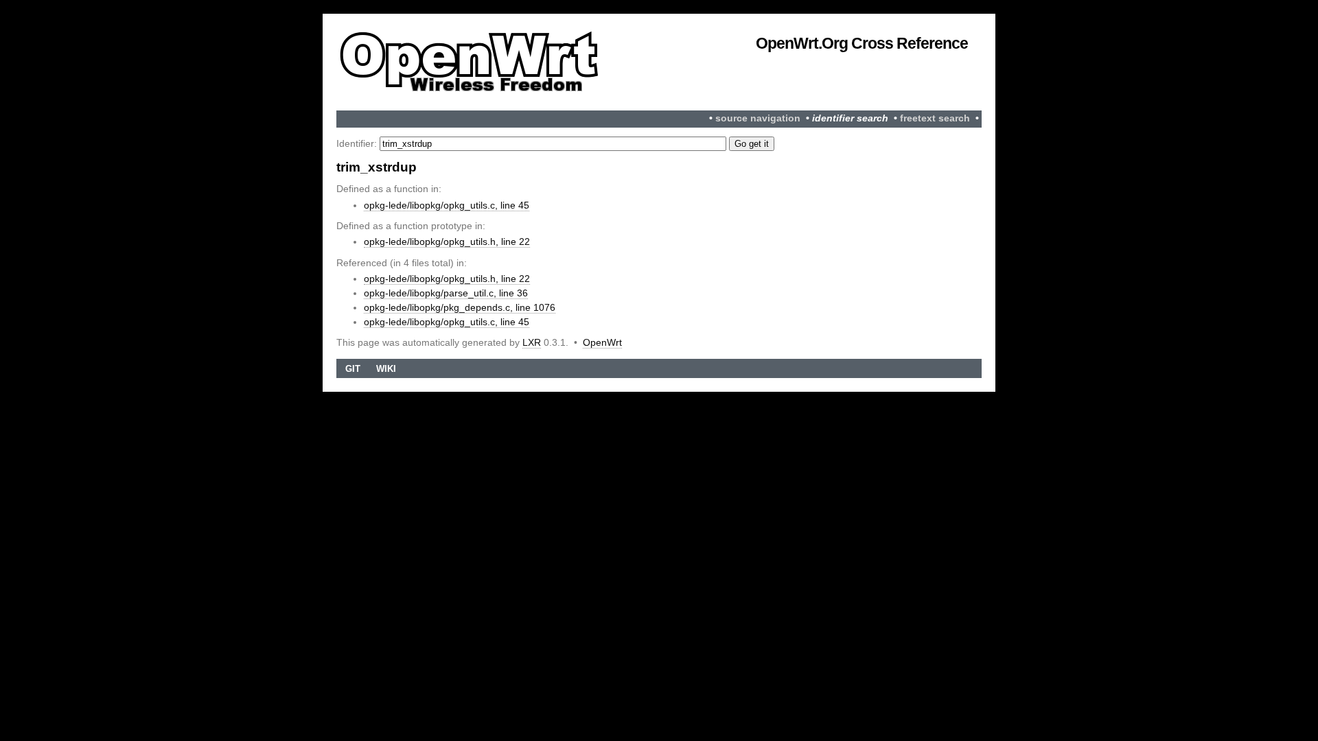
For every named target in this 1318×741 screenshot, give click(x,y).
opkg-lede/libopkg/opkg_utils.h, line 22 (447, 241)
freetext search (935, 118)
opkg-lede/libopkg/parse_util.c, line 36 (446, 292)
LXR (531, 342)
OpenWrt (602, 342)
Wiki (386, 369)
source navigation (757, 118)
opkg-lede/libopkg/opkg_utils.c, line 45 (446, 205)
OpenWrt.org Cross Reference (862, 43)
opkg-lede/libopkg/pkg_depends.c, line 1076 (459, 307)
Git (352, 369)
